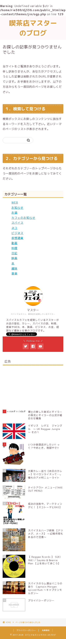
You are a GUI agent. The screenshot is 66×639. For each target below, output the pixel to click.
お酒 (14, 213)
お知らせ (17, 208)
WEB (14, 202)
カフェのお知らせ (23, 218)
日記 (14, 253)
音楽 (14, 273)
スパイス (17, 223)
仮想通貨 (17, 238)
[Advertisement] (33, 385)
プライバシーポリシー (26, 630)
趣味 (14, 268)
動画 (14, 243)
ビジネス (17, 233)
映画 (14, 258)
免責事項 (46, 630)
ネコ (14, 228)
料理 (14, 248)
